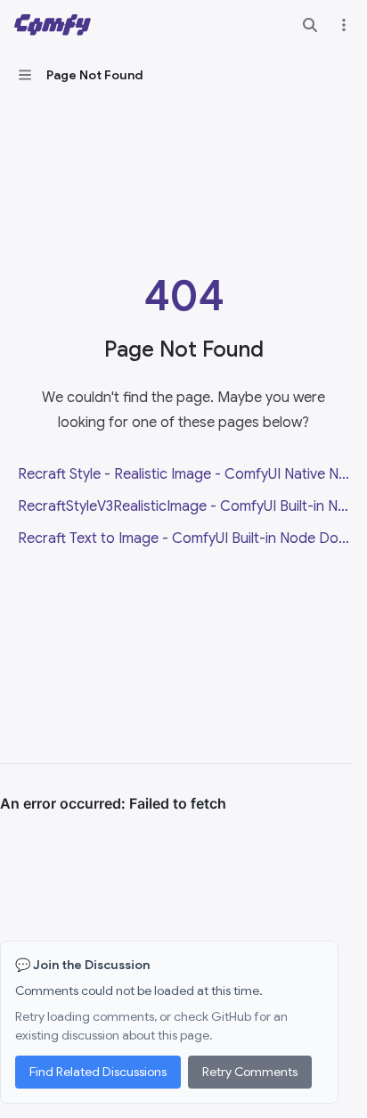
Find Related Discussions (98, 1072)
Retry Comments (250, 1072)
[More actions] (344, 24)
